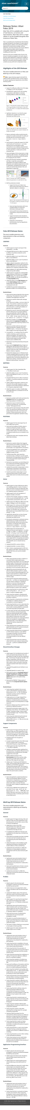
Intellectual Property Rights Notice (11, 1103)
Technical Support (22, 1103)
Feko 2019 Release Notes (8, 18)
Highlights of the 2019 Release (9, 16)
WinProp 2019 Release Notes (9, 20)
